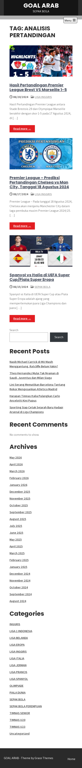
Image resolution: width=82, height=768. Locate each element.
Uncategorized (20, 734)
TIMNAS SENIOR (20, 713)
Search (14, 330)
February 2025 (19, 560)
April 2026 (16, 464)
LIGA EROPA (17, 645)
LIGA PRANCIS (18, 672)
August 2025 (18, 519)
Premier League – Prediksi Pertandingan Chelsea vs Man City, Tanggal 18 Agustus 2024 (39, 182)
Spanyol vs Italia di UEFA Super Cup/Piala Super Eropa (40, 277)
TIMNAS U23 (17, 727)
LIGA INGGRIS (43, 97)
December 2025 (20, 492)
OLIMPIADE (16, 686)
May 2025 (16, 539)
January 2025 (18, 567)
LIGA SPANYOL (19, 679)
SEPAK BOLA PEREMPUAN (26, 706)
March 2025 (17, 553)
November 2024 (20, 581)
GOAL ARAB (41, 5)
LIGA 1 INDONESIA (21, 631)
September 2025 (21, 512)
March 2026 (17, 471)
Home (71, 759)
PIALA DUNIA (18, 693)
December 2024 (20, 574)
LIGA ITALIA (17, 658)
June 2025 (16, 533)
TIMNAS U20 (17, 720)
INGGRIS (15, 624)
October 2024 (19, 587)
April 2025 (16, 546)
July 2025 (16, 526)
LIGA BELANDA (19, 638)
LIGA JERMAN (18, 665)
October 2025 (19, 505)
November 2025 (20, 498)
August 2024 (18, 601)
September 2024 (21, 594)
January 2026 (18, 485)
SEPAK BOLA (42, 287)
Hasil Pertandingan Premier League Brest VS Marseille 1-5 (38, 87)
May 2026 (16, 457)
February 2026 (19, 478)
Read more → (22, 129)
